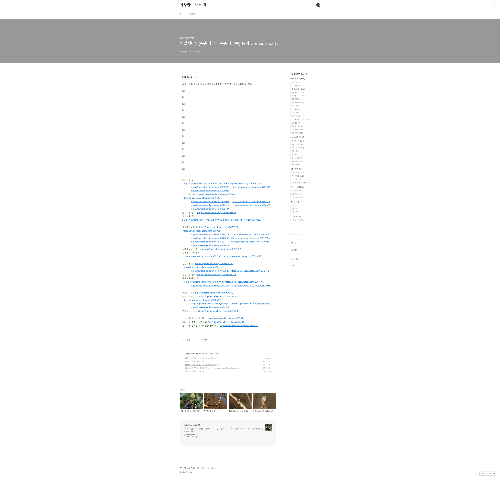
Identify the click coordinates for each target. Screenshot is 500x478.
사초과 (296, 109)
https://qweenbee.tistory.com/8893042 (216, 274)
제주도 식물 (298, 144)
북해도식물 (297, 154)
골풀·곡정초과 (298, 99)
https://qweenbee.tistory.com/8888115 (203, 267)
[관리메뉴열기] (495, 5)
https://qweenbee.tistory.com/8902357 (210, 285)
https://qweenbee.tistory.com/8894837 (251, 205)
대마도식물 (297, 158)
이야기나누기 (297, 187)
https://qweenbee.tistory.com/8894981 (205, 281)
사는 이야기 (298, 197)
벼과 (295, 106)
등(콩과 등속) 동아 (192, 361)
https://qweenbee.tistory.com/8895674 (250, 234)
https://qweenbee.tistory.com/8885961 (202, 183)
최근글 (292, 234)
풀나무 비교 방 (298, 176)
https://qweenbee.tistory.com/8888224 (218, 227)
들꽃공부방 (296, 169)
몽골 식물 (297, 151)
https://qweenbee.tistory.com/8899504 (250, 238)
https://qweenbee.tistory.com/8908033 (210, 187)
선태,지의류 (297, 113)
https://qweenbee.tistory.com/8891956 (243, 183)
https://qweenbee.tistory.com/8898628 (218, 311)
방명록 (192, 14)
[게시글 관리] (195, 340)
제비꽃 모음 (297, 126)
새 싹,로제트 (298, 89)
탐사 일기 (297, 191)
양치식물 (297, 123)
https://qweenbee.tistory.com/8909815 (210, 245)
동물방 (294, 202)
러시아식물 (297, 165)
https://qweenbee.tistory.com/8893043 (210, 201)
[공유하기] (192, 340)
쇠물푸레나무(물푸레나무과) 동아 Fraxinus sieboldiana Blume (210, 368)
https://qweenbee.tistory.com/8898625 (216, 212)
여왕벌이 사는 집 (193, 5)
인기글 (300, 234)
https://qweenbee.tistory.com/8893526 (225, 318)
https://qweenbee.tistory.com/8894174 (251, 201)
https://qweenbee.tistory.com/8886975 (202, 300)
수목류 (297, 86)
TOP (318, 469)
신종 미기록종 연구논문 (301, 183)
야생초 (296, 82)
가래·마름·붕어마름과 (300, 119)
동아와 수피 (200, 353)
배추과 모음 (298, 103)
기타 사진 (295, 216)
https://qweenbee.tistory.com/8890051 (214, 263)
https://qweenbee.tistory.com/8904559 (210, 307)
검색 (312, 5)
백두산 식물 (298, 141)
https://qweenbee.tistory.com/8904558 (214, 292)
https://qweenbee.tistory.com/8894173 (210, 234)
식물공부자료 (298, 173)
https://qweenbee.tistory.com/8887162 (225, 322)
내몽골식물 (297, 161)
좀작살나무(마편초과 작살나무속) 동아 (201, 365)
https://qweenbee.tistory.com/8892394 (202, 198)
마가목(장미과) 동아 (193, 371)
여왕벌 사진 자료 (299, 220)
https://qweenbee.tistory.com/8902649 (251, 187)
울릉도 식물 (298, 148)
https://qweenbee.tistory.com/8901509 (222, 249)
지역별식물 (297, 137)
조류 (295, 205)
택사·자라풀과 (298, 116)
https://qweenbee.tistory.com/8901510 (251, 303)
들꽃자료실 (189, 353)
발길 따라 (297, 194)
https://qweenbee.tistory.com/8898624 (210, 205)
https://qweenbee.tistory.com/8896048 (210, 238)
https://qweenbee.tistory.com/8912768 (250, 271)
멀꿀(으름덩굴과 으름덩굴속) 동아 (199, 358)
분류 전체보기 (298, 74)
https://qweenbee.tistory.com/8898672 (242, 256)
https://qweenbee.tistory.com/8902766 (210, 241)
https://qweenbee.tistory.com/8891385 (202, 256)
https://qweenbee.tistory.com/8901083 (218, 296)
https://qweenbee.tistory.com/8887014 (216, 194)
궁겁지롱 (296, 179)
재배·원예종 (298, 133)
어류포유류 (297, 212)
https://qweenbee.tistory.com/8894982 (202, 219)
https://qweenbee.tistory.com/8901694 (244, 281)
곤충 (294, 209)
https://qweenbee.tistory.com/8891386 (242, 219)
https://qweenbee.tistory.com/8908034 (250, 241)
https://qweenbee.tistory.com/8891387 (239, 325)
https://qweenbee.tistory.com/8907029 (210, 271)
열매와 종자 (298, 92)
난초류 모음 (297, 130)
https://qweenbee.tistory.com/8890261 (202, 230)
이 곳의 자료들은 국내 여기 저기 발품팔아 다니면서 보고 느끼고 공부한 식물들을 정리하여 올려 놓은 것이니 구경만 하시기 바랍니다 (224, 430)
